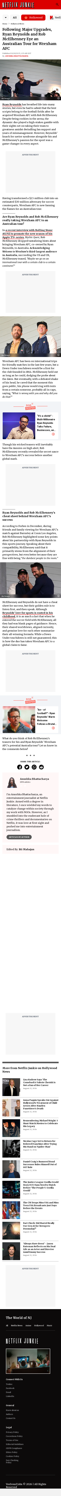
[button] (59, 98)
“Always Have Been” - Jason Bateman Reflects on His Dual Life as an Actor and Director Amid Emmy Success (39, 1247)
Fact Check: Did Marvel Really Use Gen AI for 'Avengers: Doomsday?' (38, 1226)
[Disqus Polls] (30, 893)
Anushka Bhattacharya (16, 56)
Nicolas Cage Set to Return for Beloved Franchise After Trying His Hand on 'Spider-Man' (40, 1144)
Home (4, 24)
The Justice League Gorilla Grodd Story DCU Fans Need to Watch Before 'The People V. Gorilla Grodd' (40, 1186)
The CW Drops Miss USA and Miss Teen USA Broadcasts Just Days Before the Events (41, 1205)
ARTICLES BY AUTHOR (19, 837)
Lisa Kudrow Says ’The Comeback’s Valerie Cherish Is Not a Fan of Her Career (39, 1082)
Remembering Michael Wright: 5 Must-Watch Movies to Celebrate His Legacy (40, 1123)
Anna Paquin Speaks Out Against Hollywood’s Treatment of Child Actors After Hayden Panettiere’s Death (40, 1104)
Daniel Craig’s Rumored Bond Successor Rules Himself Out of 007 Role (40, 1164)
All (15, 17)
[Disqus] (30, 973)
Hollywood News (17, 24)
